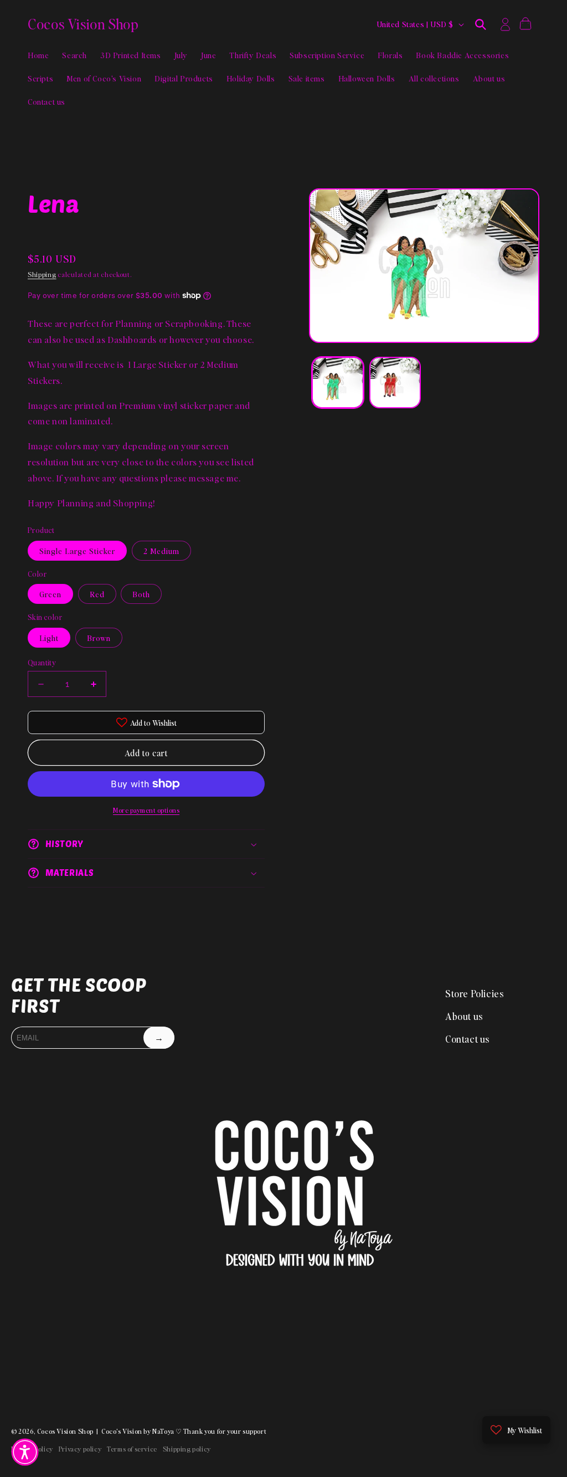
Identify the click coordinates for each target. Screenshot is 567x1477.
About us (464, 1016)
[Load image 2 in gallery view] (395, 382)
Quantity (42, 662)
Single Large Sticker (77, 551)
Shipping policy (187, 1449)
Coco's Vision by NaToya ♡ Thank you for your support (183, 1431)
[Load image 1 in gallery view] (337, 382)
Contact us (467, 1039)
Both (141, 594)
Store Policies (474, 993)
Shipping (42, 274)
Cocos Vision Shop (65, 1431)
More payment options (146, 810)
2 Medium (161, 551)
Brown (99, 638)
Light (49, 638)
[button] (480, 24)
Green (50, 594)
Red (97, 594)
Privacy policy (80, 1449)
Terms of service (132, 1449)
